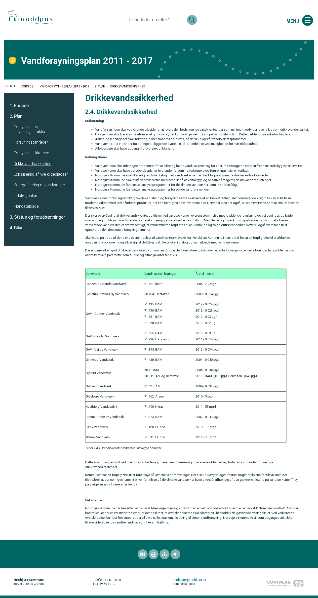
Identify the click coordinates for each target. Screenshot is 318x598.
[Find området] (143, 554)
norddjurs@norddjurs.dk (189, 580)
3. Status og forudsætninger (37, 217)
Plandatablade (26, 206)
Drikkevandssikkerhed (32, 163)
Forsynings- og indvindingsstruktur (29, 129)
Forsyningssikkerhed (31, 153)
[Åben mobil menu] (307, 20)
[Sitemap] (164, 554)
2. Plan (100, 86)
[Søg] (192, 20)
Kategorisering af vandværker (39, 185)
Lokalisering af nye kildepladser (41, 174)
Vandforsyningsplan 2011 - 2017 (64, 86)
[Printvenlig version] (154, 554)
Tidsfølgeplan (25, 195)
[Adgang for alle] (175, 554)
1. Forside (19, 105)
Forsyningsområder (31, 142)
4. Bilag (17, 227)
